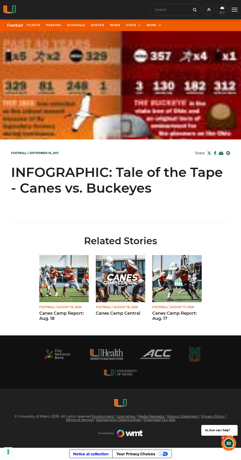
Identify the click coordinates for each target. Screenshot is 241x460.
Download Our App (159, 420)
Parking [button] (53, 25)
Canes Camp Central (118, 313)
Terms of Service (80, 420)
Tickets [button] (33, 25)
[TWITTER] (208, 153)
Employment (103, 416)
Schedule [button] (76, 25)
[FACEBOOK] (214, 153)
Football (15, 25)
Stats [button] (131, 25)
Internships (126, 416)
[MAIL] (220, 153)
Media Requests (151, 416)
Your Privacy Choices (135, 454)
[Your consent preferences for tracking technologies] (8, 451)
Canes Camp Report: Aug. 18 (61, 316)
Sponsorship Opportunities (118, 420)
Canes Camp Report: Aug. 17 (174, 316)
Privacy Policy (213, 416)
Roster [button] (97, 25)
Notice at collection (90, 454)
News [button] (115, 25)
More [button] (152, 25)
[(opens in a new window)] (57, 354)
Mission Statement (183, 416)
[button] (234, 10)
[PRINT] (227, 153)
